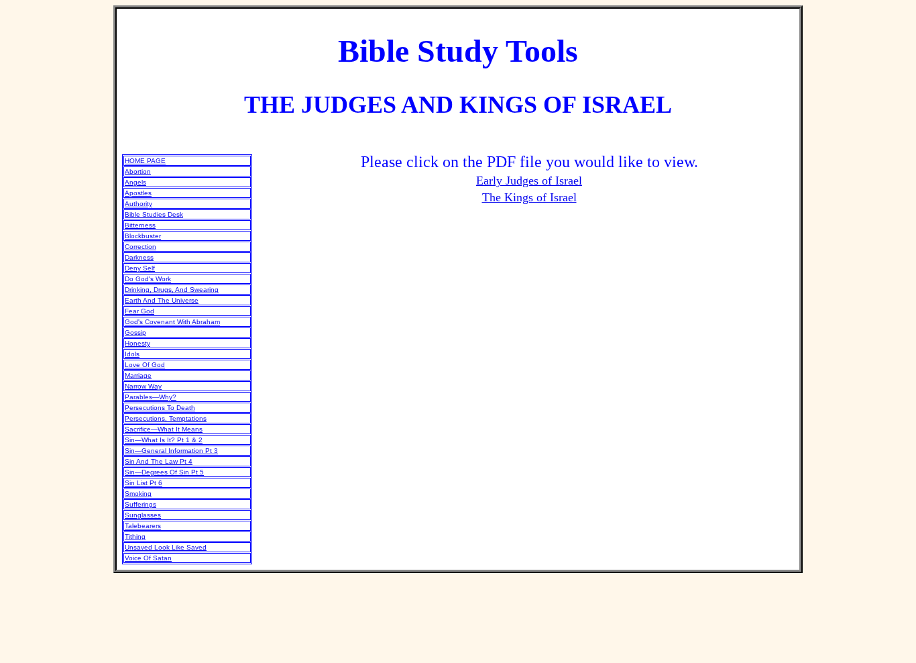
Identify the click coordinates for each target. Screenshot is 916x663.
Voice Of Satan (148, 558)
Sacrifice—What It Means (164, 429)
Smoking (138, 493)
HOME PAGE (145, 160)
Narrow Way (143, 386)
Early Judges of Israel (529, 180)
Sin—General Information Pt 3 (171, 450)
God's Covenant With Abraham (172, 321)
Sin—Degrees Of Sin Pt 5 (164, 472)
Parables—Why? (150, 397)
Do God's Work (148, 279)
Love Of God (145, 364)
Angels (135, 182)
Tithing (135, 536)
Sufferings (140, 504)
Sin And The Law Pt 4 (158, 461)
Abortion (138, 171)
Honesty (137, 343)
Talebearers (143, 525)
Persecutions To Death (160, 407)
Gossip (135, 332)
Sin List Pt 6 (143, 483)
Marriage (138, 375)
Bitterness (140, 225)
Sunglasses (143, 515)
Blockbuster (143, 236)
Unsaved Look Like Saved (166, 547)
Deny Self (140, 268)
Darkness (139, 257)
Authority (138, 203)
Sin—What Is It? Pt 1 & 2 (164, 440)
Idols (132, 354)
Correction (140, 246)
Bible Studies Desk (154, 214)
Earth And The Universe (161, 300)
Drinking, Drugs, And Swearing (172, 289)
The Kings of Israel (529, 197)
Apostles (138, 193)
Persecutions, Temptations (166, 418)
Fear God (139, 311)
